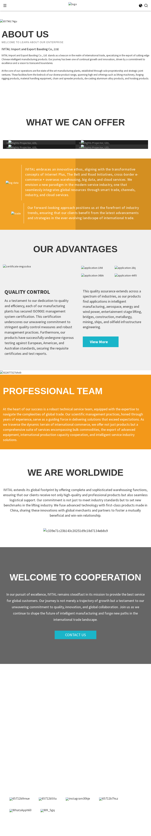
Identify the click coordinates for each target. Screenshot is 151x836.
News (10, 703)
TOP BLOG (93, 824)
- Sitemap (79, 824)
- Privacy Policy (128, 824)
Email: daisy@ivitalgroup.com (27, 758)
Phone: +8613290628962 (23, 764)
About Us (13, 709)
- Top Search (109, 824)
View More (99, 341)
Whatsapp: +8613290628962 (25, 771)
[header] (72, 4)
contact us (75, 634)
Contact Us (14, 716)
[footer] (19, 799)
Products (13, 696)
